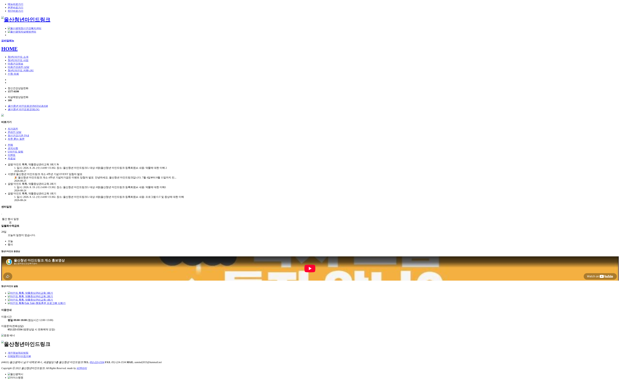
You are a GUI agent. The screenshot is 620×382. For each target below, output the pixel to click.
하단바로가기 (15, 11)
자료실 (12, 158)
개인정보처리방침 (18, 352)
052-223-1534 (97, 362)
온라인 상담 (14, 132)
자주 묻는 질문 (16, 139)
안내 (18, 135)
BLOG (24, 109)
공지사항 (13, 148)
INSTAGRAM (28, 106)
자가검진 (13, 128)
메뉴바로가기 (15, 4)
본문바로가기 (15, 7)
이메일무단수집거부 (19, 356)
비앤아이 (82, 368)
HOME (9, 49)
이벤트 (12, 155)
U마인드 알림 (15, 151)
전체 (10, 145)
